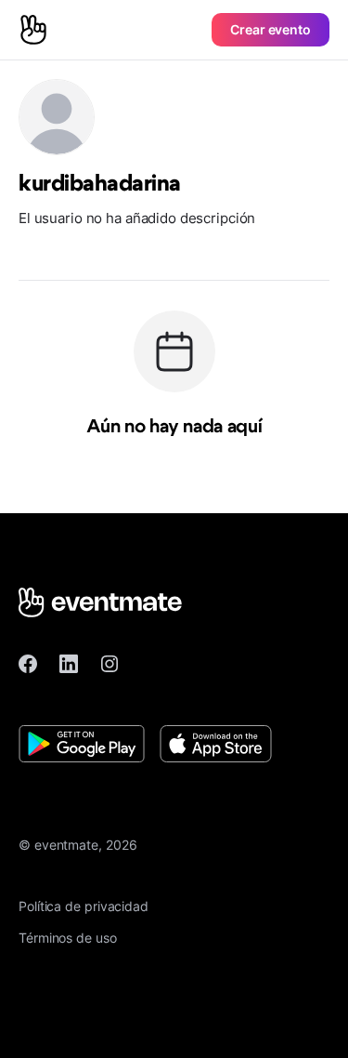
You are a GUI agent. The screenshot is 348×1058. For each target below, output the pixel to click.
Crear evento (270, 29)
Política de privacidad (83, 906)
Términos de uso (68, 938)
